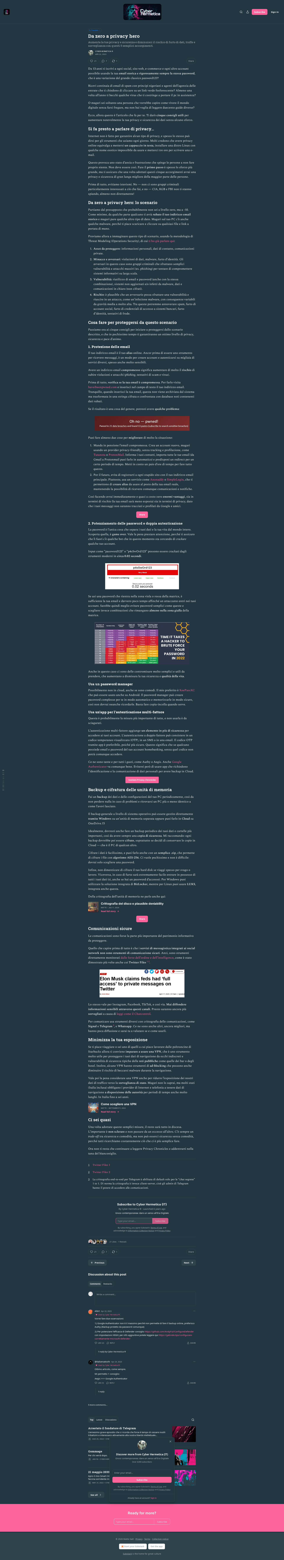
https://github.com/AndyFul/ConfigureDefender (169, 1331)
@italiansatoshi (102, 1361)
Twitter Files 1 (101, 1165)
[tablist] (101, 1284)
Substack (127, 1553)
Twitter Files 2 (101, 1172)
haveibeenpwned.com (102, 387)
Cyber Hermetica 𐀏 (104, 51)
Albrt (97, 1311)
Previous (99, 1262)
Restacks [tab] (107, 1284)
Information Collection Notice (141, 1489)
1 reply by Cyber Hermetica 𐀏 (112, 1351)
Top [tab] (91, 1419)
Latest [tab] (99, 1419)
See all (94, 1494)
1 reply (101, 1391)
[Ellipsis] (194, 1311)
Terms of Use (156, 1486)
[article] (142, 1435)
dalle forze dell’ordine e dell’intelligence (147, 958)
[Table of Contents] (3, 780)
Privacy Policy (164, 1489)
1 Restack (122, 1241)
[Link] (84, 128)
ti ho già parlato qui (161, 241)
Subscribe (259, 11)
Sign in (275, 11)
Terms (147, 1539)
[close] (170, 1441)
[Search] (241, 12)
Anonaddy (157, 479)
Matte (104, 908)
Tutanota (99, 455)
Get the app (157, 1546)
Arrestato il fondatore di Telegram (112, 1428)
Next (186, 1262)
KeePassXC (187, 690)
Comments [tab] (95, 1284)
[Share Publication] (248, 12)
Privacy (138, 1539)
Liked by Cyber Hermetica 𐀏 (109, 1314)
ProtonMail (116, 455)
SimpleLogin (175, 479)
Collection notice (160, 1539)
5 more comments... (97, 1405)
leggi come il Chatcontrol (133, 1014)
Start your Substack (134, 1546)
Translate (94, 30)
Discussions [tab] (110, 1419)
